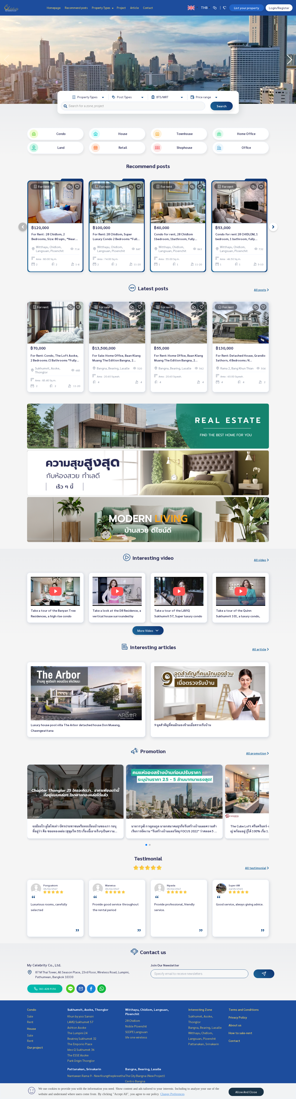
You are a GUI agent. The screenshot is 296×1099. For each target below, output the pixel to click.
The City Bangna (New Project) (145, 1076)
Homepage (53, 8)
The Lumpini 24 (77, 1033)
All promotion (256, 753)
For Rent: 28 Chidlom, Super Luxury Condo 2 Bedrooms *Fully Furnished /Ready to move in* (116, 236)
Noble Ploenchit (136, 1026)
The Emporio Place (79, 1044)
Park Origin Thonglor (81, 1060)
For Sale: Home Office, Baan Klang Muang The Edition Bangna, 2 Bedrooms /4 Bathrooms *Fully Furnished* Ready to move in (116, 358)
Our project (35, 1047)
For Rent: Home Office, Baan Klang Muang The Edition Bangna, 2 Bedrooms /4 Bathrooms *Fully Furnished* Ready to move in (178, 358)
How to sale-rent (240, 1033)
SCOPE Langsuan (136, 1032)
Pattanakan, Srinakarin (84, 1069)
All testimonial (255, 868)
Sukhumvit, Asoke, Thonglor (87, 1009)
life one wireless (136, 1037)
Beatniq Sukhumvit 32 (81, 1038)
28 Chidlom (132, 1020)
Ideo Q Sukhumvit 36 (80, 1049)
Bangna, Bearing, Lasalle (143, 1069)
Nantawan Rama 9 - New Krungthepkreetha (96, 1076)
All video (260, 560)
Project (121, 8)
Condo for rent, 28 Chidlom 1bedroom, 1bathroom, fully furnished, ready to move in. (174, 236)
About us (235, 1025)
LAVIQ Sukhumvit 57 (80, 1022)
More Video (145, 630)
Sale (30, 1016)
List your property (246, 8)
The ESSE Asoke (78, 1055)
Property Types (101, 8)
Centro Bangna (135, 1081)
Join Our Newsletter (165, 965)
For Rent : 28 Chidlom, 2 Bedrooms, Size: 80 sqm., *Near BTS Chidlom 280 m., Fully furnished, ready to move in (53, 236)
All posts (260, 290)
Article (134, 8)
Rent (30, 1022)
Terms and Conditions (244, 1009)
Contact (148, 8)
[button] (289, 59)
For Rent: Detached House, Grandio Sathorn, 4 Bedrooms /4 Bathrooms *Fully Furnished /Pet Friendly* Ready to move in (240, 358)
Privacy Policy (238, 1017)
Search (221, 106)
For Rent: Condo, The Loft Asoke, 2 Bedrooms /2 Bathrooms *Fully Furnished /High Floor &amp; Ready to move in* (55, 358)
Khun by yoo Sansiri (80, 1016)
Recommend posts (76, 8)
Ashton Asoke (76, 1027)
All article (259, 649)
